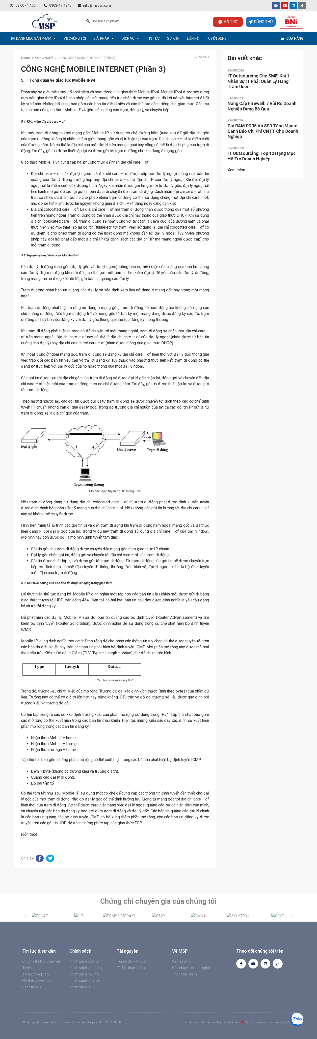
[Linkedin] (293, 5)
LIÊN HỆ (193, 38)
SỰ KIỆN (173, 38)
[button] (25, 916)
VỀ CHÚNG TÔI (75, 38)
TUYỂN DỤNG (216, 38)
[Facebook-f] (241, 964)
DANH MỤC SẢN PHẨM (33, 38)
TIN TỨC (153, 38)
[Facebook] (276, 5)
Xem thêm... (237, 170)
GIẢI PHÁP (101, 38)
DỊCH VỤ (128, 38)
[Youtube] (284, 5)
